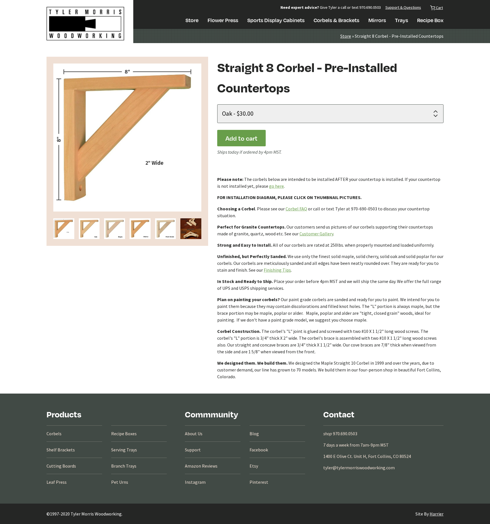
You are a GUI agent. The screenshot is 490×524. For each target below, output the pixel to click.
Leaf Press (57, 482)
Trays (401, 20)
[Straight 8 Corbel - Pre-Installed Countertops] (63, 228)
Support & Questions (403, 7)
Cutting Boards (61, 466)
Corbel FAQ (296, 209)
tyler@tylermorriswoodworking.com (359, 467)
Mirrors (377, 20)
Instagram (195, 482)
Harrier (436, 514)
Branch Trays (123, 466)
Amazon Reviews (201, 466)
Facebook (259, 450)
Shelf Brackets (61, 450)
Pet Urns (119, 482)
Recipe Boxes (124, 433)
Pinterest (259, 482)
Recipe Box (430, 20)
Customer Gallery (316, 233)
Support (193, 450)
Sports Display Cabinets (276, 20)
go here (276, 186)
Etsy (254, 466)
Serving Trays (124, 450)
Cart (439, 7)
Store (191, 20)
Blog (254, 433)
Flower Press (223, 20)
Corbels (54, 433)
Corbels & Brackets (336, 20)
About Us (193, 433)
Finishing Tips (277, 270)
